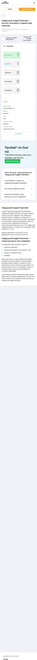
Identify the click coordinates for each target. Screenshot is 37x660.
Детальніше (18, 133)
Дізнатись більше (12, 161)
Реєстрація (27, 9)
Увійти (10, 9)
